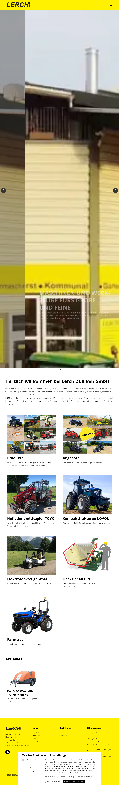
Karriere (35, 738)
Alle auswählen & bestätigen (74, 781)
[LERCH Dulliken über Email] (7, 752)
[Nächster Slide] (115, 190)
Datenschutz (64, 735)
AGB (61, 738)
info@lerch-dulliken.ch (20, 745)
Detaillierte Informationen (84, 777)
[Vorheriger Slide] (3, 190)
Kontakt (35, 741)
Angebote (36, 733)
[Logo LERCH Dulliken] (18, 5)
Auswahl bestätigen (54, 781)
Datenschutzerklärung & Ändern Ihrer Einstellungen (60, 777)
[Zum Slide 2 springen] (60, 370)
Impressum (64, 733)
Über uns (36, 735)
